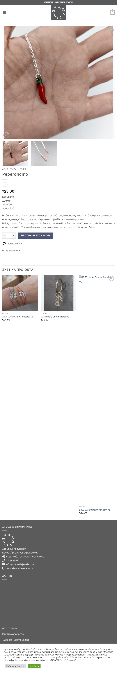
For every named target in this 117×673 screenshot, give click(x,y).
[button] (4, 12)
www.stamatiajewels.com (19, 568)
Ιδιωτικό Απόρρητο (13, 634)
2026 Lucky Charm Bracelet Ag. (18, 316)
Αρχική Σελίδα (10, 628)
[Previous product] (5, 184)
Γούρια (23, 169)
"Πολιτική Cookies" (66, 660)
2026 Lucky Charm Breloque (55, 316)
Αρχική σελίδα (9, 169)
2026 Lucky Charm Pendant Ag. (95, 509)
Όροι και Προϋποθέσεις (15, 639)
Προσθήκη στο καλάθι (35, 235)
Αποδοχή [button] (34, 666)
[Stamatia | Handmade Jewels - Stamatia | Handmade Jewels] (58, 12)
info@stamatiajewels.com (20, 564)
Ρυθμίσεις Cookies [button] (15, 666)
